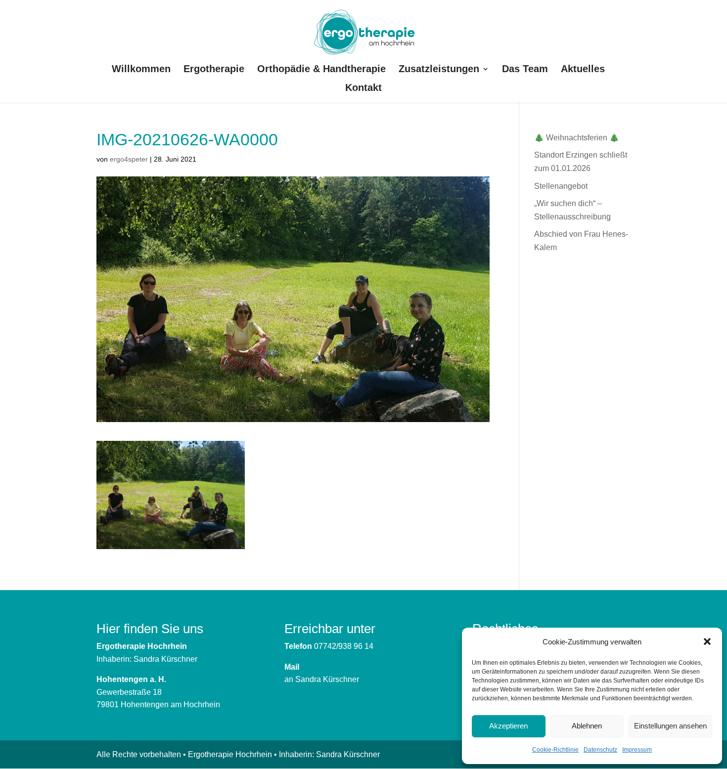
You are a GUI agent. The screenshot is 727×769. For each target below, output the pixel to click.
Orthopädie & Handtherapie (321, 69)
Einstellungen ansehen (670, 726)
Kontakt (363, 88)
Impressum (637, 749)
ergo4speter (129, 159)
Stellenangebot (561, 186)
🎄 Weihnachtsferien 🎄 (576, 137)
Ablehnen (587, 726)
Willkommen (141, 69)
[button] (707, 641)
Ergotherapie (213, 69)
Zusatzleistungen (439, 69)
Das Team (525, 69)
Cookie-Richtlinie (555, 749)
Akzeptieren (508, 726)
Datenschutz (600, 749)
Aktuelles (583, 69)
